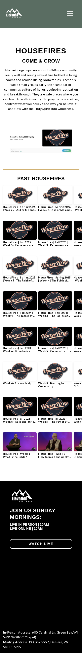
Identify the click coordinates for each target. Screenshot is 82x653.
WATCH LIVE (41, 544)
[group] (20, 200)
